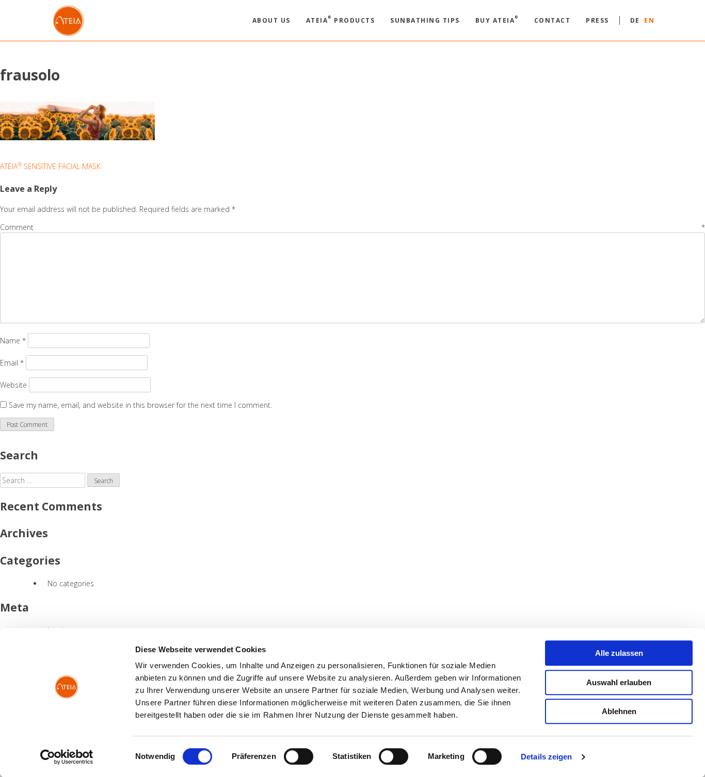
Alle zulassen (619, 653)
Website (13, 385)
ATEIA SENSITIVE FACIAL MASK (50, 166)
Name (13, 340)
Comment (352, 227)
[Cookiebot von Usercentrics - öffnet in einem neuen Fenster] (67, 757)
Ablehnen (619, 711)
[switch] (298, 756)
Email (12, 363)
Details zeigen (546, 756)
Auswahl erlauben (618, 682)
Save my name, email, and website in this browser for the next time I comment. (140, 405)
